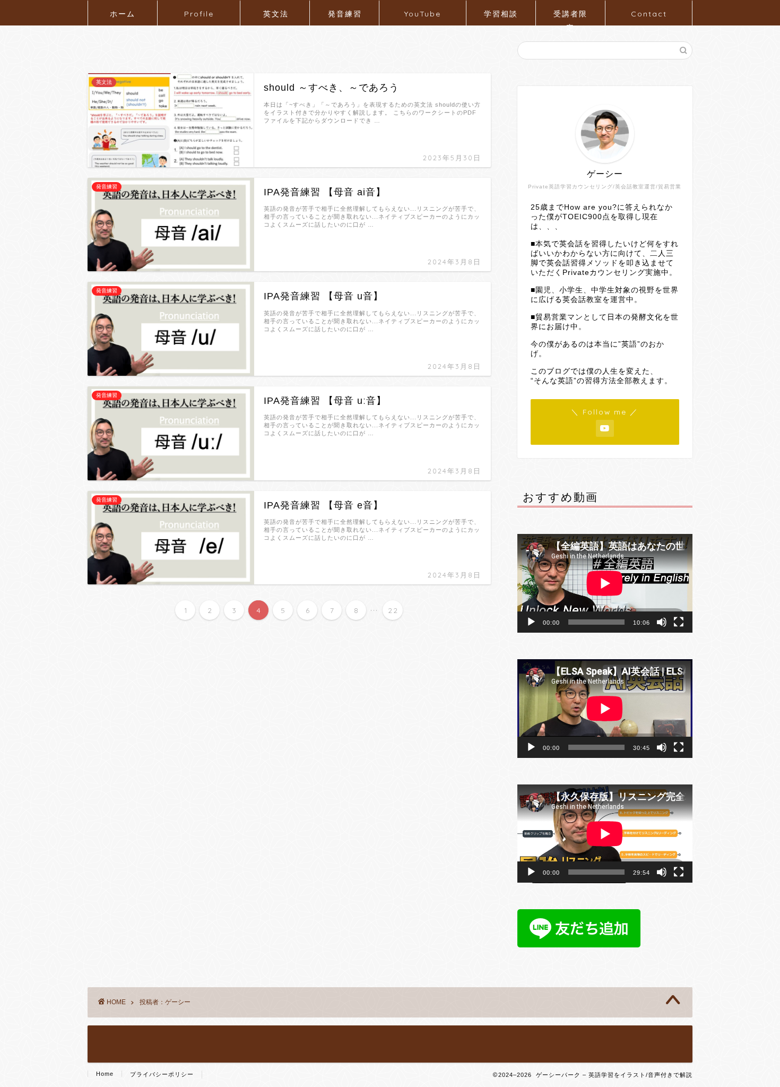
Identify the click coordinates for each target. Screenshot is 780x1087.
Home (105, 1074)
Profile (199, 14)
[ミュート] (661, 622)
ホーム (122, 14)
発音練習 (345, 14)
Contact (649, 14)
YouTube (422, 14)
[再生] (531, 622)
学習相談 (501, 14)
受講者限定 (570, 17)
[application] (604, 583)
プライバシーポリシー (162, 1074)
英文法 (276, 14)
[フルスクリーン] (678, 622)
